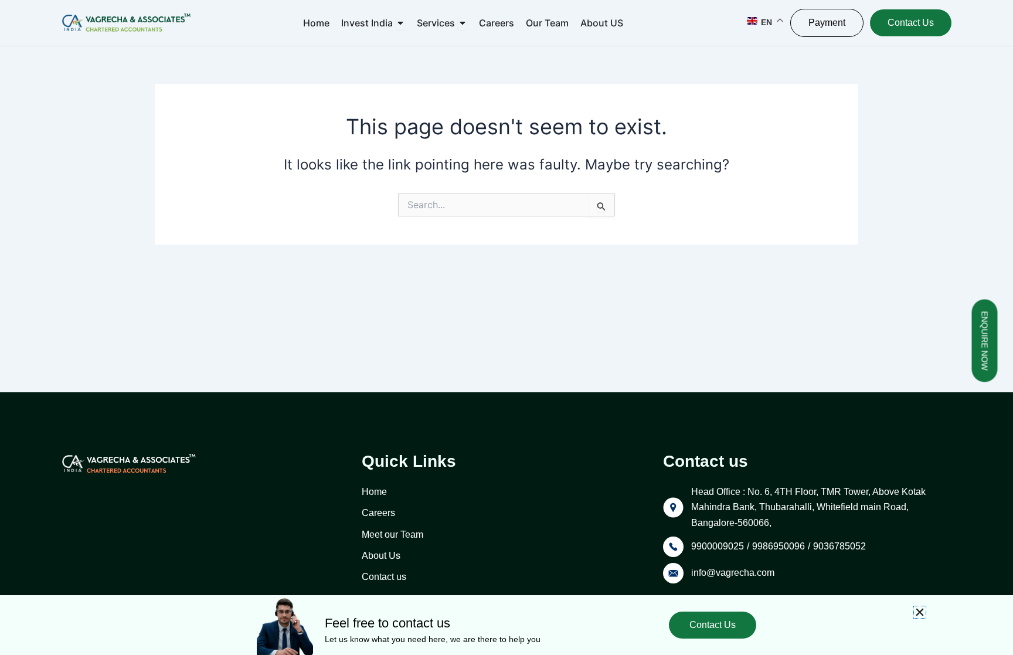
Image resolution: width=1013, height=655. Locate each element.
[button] (920, 612)
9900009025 (717, 546)
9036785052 (839, 546)
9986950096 (778, 546)
